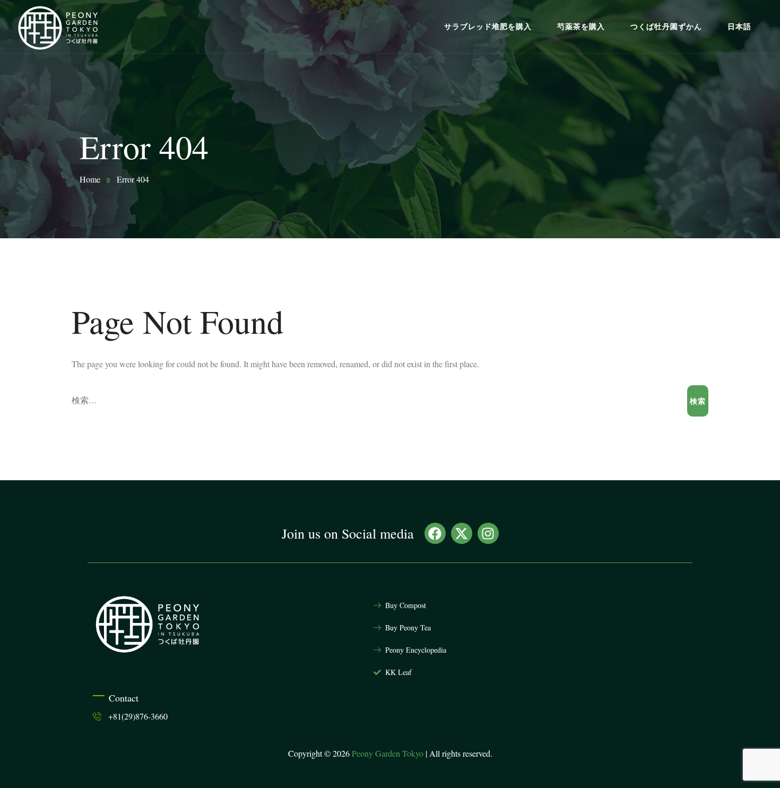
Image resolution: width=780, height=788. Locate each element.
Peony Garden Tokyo (387, 753)
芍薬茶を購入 (581, 26)
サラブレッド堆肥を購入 (488, 26)
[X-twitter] (461, 533)
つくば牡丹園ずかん (666, 26)
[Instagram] (488, 533)
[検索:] (379, 401)
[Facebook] (435, 533)
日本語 (739, 26)
